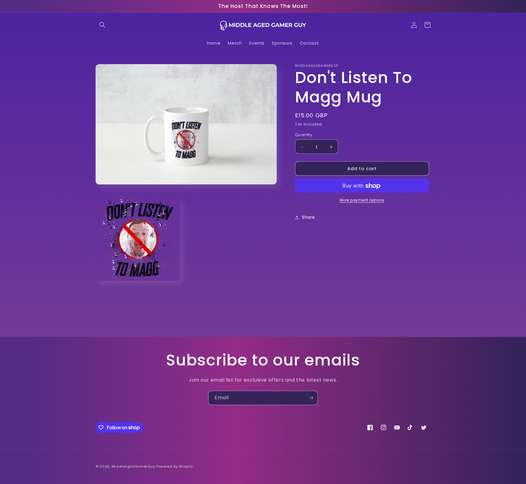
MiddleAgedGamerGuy (133, 466)
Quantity (303, 135)
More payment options (362, 200)
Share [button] (308, 218)
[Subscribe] (310, 398)
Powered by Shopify (174, 466)
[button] (102, 25)
